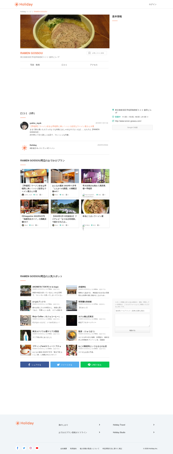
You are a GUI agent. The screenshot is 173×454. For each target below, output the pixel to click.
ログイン (153, 4)
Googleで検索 (132, 127)
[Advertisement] (64, 90)
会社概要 (63, 448)
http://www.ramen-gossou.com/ (128, 121)
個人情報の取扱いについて (89, 448)
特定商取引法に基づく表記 (112, 448)
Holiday (23, 4)
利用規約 (73, 448)
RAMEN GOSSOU (31, 53)
